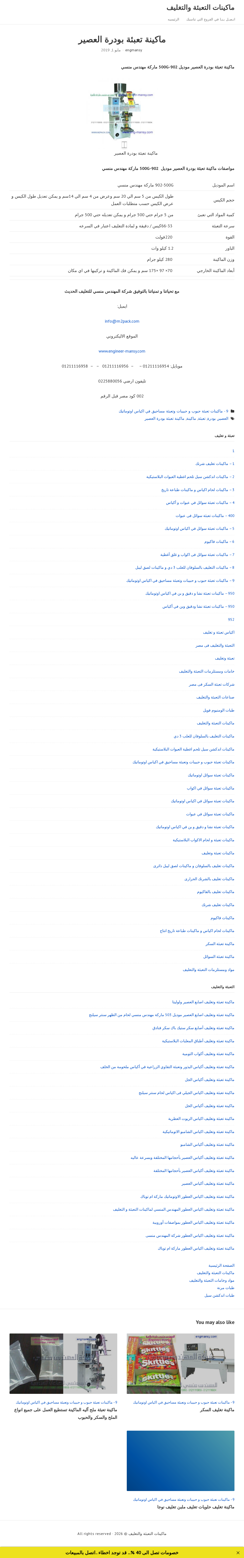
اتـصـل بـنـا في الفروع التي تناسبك (210, 19)
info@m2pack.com (122, 321)
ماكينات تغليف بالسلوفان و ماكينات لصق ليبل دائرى (193, 865)
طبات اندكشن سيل (219, 1295)
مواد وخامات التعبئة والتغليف (211, 1280)
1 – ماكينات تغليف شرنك (214, 463)
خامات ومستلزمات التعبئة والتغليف (206, 671)
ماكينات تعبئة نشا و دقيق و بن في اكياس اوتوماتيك (195, 826)
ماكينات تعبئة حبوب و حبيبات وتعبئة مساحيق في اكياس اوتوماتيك (183, 762)
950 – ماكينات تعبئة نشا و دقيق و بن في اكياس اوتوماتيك (189, 593)
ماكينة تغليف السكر (217, 1409)
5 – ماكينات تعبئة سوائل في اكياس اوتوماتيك (199, 528)
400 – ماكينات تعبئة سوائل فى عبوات (205, 515)
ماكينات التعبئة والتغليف (201, 7)
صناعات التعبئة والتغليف (215, 697)
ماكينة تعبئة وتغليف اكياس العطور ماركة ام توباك (196, 1248)
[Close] (238, 1553)
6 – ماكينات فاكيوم (219, 541)
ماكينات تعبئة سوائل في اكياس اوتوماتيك (202, 800)
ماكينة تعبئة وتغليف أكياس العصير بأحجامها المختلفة (193, 1170)
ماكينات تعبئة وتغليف (218, 853)
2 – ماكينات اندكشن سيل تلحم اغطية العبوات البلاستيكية (190, 476)
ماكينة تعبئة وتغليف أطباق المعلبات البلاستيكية (198, 1040)
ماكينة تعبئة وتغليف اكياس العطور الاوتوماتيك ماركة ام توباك (187, 1196)
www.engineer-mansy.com (122, 351)
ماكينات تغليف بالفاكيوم (215, 891)
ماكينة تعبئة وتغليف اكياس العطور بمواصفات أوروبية (193, 1222)
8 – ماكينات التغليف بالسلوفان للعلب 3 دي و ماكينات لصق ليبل (184, 567)
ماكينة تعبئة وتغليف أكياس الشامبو (207, 1144)
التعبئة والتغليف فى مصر (215, 645)
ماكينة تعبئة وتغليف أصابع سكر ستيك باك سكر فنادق (193, 1027)
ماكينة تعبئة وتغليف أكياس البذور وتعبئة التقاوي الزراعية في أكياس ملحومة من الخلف (167, 1066)
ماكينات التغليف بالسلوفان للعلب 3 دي (204, 736)
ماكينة (191, 418)
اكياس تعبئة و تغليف (218, 632)
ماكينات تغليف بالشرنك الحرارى (209, 878)
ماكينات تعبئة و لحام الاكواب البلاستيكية (203, 839)
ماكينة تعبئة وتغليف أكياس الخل (209, 1105)
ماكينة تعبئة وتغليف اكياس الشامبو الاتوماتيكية (198, 1131)
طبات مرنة (225, 1287)
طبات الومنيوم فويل (218, 710)
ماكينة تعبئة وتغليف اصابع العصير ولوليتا (203, 1001)
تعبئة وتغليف (224, 658)
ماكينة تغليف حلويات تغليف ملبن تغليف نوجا (195, 1507)
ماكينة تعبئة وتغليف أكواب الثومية (208, 1053)
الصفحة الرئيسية (221, 1265)
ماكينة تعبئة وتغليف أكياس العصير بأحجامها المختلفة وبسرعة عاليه (182, 1157)
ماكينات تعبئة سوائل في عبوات (210, 814)
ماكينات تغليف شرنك (218, 904)
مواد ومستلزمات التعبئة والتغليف (208, 969)
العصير (223, 418)
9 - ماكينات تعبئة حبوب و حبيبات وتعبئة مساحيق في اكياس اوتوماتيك (173, 411)
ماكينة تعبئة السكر (220, 943)
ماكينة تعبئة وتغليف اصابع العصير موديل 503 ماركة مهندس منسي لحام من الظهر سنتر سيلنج (161, 1014)
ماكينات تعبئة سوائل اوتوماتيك (211, 775)
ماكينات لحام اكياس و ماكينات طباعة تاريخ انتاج (197, 930)
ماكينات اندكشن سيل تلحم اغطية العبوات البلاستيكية (193, 749)
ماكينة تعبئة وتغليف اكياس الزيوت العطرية (201, 1118)
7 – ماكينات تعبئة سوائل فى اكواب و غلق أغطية (197, 554)
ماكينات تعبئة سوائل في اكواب (210, 788)
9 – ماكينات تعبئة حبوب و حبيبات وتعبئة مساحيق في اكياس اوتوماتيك (180, 580)
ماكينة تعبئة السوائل (218, 956)
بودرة (211, 418)
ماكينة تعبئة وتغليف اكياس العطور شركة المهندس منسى (190, 1235)
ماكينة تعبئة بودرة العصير (164, 418)
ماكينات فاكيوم (222, 917)
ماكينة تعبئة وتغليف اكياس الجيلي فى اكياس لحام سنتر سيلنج (186, 1092)
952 (231, 619)
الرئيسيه (173, 19)
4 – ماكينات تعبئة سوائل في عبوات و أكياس (200, 502)
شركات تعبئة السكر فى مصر (211, 684)
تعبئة (201, 418)
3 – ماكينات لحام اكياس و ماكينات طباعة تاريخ (197, 489)
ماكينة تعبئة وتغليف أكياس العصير (208, 1183)
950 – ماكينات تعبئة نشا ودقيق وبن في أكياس (198, 606)
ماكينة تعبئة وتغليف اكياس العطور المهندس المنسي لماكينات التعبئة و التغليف (173, 1209)
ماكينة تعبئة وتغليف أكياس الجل (209, 1079)
